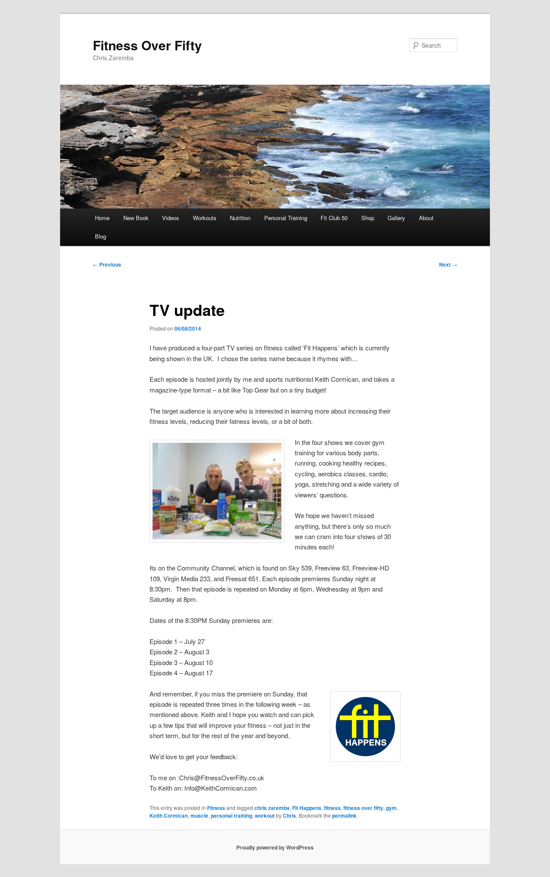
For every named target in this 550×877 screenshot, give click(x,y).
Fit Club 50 (334, 218)
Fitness (216, 808)
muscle (199, 815)
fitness (332, 808)
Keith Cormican (169, 815)
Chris (289, 815)
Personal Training (285, 218)
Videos (170, 218)
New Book (136, 218)
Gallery (396, 218)
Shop (367, 218)
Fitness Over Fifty (147, 45)
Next (448, 264)
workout (265, 815)
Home (102, 218)
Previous (107, 264)
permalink (344, 815)
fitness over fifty (363, 808)
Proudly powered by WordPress (275, 847)
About (426, 218)
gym (391, 808)
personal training (231, 815)
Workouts (205, 218)
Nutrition (240, 218)
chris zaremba (272, 808)
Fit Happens (306, 808)
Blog (100, 236)
